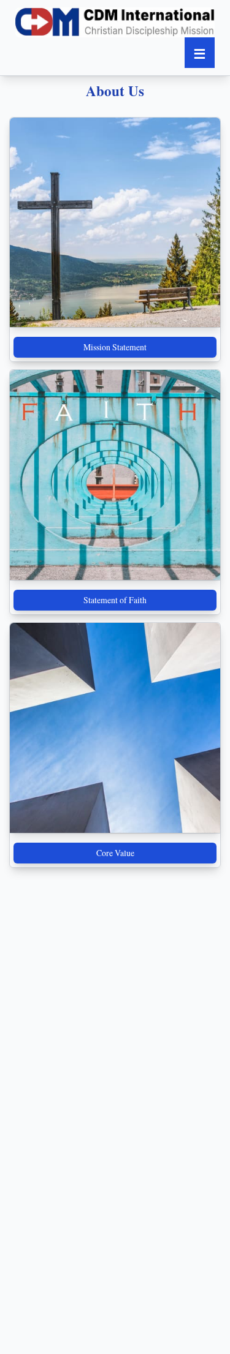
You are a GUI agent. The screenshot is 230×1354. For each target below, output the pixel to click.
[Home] (115, 22)
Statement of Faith (115, 600)
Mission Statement (115, 347)
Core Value (115, 853)
